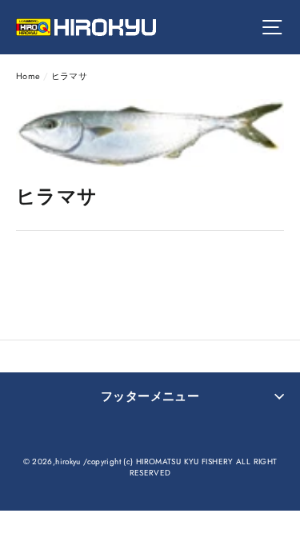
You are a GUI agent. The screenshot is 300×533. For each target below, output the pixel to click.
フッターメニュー (150, 396)
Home (28, 76)
